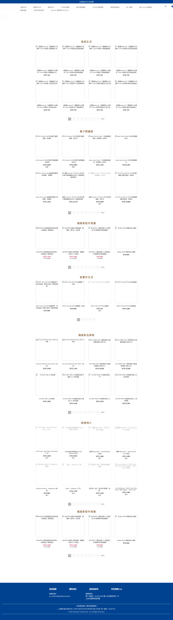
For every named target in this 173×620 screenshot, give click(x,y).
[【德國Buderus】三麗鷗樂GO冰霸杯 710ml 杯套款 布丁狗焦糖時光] (73, 91)
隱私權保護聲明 (91, 606)
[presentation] (4, 16)
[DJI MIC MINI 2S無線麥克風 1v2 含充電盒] (126, 385)
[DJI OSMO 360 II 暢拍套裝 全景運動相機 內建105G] (100, 350)
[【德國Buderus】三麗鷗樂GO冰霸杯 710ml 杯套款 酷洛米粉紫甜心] (126, 91)
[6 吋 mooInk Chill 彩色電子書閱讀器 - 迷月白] (73, 146)
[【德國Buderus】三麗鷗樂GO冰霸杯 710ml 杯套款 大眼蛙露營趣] (100, 56)
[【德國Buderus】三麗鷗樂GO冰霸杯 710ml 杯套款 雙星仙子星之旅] (100, 91)
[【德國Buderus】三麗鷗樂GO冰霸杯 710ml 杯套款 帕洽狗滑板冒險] (126, 56)
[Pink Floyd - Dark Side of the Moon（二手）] (47, 437)
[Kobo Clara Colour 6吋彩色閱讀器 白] (126, 146)
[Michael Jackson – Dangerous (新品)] (47, 474)
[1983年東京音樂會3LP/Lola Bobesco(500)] (73, 437)
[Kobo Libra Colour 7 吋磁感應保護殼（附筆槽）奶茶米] (100, 146)
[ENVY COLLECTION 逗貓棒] (100, 292)
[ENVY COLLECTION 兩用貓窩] (126, 292)
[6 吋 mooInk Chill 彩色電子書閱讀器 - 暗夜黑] (47, 146)
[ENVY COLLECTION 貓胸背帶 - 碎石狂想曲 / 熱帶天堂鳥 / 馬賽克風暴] (47, 292)
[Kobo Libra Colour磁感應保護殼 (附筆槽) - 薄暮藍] (47, 183)
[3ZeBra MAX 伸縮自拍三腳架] (126, 238)
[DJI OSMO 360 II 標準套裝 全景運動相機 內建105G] (126, 350)
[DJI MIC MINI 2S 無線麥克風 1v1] (100, 385)
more (102, 119)
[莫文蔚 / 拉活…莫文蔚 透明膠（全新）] (100, 474)
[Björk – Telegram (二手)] (73, 474)
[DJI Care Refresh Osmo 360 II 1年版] (73, 350)
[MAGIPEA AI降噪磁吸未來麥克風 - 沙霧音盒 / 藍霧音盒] (47, 238)
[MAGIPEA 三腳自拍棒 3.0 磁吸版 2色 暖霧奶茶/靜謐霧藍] (100, 238)
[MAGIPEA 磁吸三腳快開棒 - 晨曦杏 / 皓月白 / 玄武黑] (73, 238)
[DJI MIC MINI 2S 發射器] (47, 385)
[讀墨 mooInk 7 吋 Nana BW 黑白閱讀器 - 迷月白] (100, 183)
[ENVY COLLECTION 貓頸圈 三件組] (73, 292)
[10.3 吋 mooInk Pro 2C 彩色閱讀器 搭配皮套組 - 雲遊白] (126, 183)
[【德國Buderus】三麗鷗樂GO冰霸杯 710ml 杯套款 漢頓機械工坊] (47, 56)
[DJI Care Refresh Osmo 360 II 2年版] (47, 350)
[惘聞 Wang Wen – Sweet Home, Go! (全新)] (126, 437)
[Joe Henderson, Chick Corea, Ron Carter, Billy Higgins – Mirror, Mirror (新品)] (126, 474)
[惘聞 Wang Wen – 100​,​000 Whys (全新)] (100, 437)
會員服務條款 (81, 606)
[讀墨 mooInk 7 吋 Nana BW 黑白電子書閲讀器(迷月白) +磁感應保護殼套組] (73, 183)
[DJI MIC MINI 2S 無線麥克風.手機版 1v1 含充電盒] (73, 385)
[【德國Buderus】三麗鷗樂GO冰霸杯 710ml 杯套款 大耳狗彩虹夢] (47, 91)
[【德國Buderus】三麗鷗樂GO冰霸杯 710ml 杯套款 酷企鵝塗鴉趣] (73, 56)
